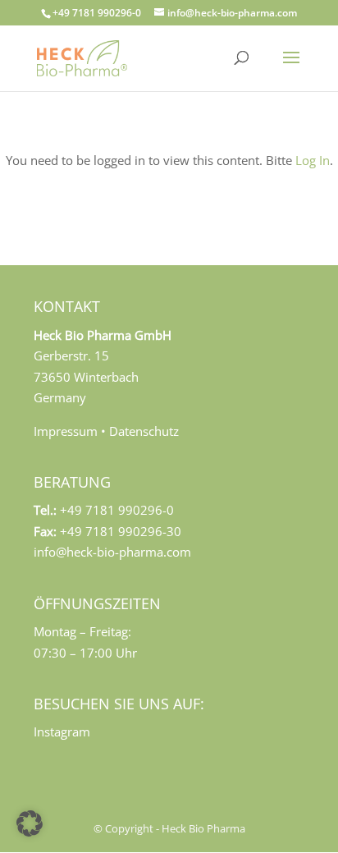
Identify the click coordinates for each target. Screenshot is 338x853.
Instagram (62, 731)
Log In (312, 160)
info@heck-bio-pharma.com (112, 551)
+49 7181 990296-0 (97, 13)
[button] (29, 823)
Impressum (66, 431)
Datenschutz (144, 431)
